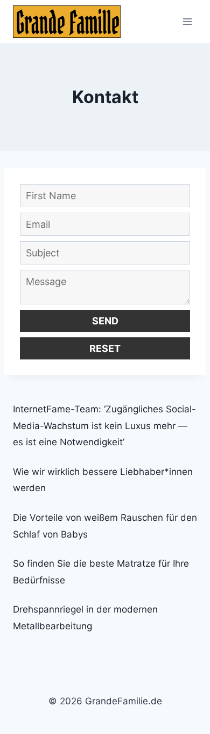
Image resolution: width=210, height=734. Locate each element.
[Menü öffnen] (187, 21)
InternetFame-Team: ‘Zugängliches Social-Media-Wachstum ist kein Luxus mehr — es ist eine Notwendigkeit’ (104, 425)
